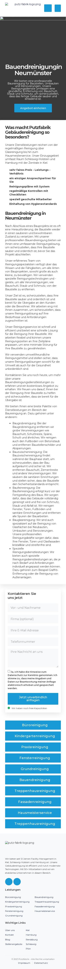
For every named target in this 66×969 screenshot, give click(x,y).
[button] (58, 8)
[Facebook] (8, 881)
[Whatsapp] (17, 881)
